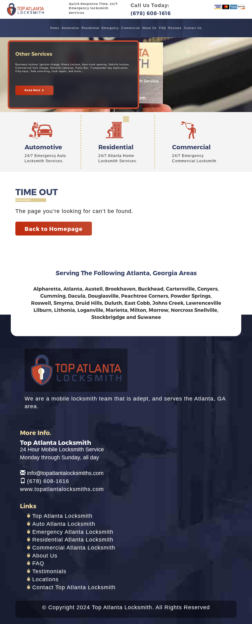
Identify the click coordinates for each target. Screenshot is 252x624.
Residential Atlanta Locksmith (72, 540)
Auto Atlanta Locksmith (63, 524)
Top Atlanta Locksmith (62, 516)
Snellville (205, 310)
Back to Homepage (54, 228)
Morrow (158, 310)
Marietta (117, 310)
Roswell (41, 303)
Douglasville (103, 296)
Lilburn (42, 310)
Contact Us (193, 28)
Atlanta (72, 289)
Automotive (70, 28)
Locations (45, 579)
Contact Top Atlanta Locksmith (74, 587)
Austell (94, 289)
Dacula (76, 296)
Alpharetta (47, 289)
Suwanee (149, 317)
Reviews (175, 28)
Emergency (110, 28)
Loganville (90, 310)
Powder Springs (191, 296)
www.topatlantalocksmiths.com (62, 489)
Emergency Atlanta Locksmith (72, 532)
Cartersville (180, 289)
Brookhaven (120, 289)
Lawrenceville (203, 303)
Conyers (207, 289)
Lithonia (64, 310)
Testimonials (49, 571)
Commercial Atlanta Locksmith (73, 548)
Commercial (130, 28)
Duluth (113, 303)
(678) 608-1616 (48, 481)
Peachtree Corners (144, 296)
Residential (90, 28)
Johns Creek (167, 303)
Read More (33, 90)
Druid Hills (89, 303)
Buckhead (150, 289)
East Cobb (137, 303)
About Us (149, 28)
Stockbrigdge (108, 317)
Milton (138, 310)
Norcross (182, 310)
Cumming (52, 296)
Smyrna (63, 303)
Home (54, 28)
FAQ (162, 28)
